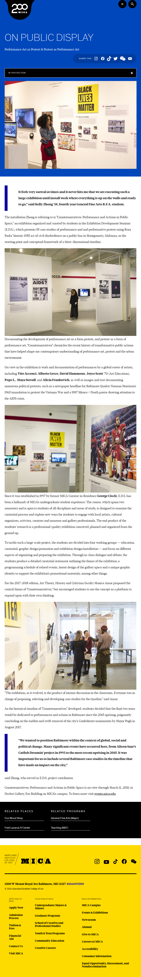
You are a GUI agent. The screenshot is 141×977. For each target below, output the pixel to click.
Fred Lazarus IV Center (17, 827)
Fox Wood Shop (14, 818)
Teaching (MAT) (59, 827)
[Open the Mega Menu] (122, 4)
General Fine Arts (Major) (65, 818)
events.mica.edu (105, 793)
